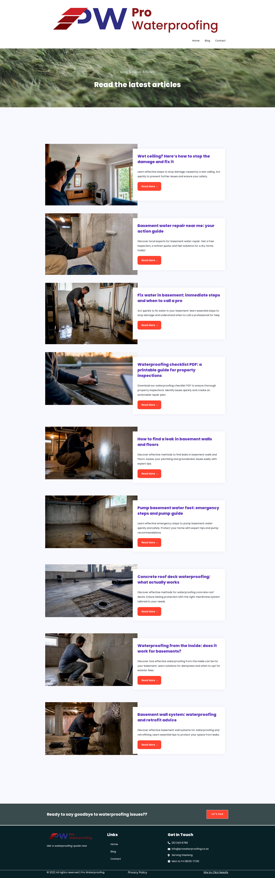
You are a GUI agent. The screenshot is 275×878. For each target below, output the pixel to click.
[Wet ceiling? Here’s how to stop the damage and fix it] (91, 174)
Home (196, 40)
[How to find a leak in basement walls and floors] (91, 453)
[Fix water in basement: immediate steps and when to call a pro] (91, 313)
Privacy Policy (137, 872)
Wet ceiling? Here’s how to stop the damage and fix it (174, 159)
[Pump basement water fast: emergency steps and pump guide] (91, 521)
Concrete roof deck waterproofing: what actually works (174, 579)
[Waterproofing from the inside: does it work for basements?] (91, 659)
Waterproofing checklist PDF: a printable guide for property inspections (170, 370)
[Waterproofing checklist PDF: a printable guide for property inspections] (91, 378)
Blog (207, 40)
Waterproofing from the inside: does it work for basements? (177, 648)
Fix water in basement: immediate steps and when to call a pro (179, 297)
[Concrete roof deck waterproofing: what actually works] (91, 590)
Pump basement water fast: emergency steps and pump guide (178, 510)
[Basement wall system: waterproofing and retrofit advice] (91, 728)
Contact (220, 40)
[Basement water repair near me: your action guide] (91, 244)
